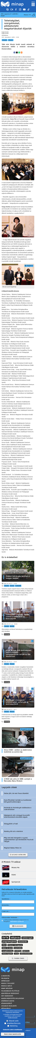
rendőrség (18, 951)
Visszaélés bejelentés (9, 1006)
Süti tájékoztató (7, 996)
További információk (12, 1017)
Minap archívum (6, 988)
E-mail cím (5, 911)
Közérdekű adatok (7, 1001)
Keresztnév (5, 905)
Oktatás (4, 40)
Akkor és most (7, 948)
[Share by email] (21, 52)
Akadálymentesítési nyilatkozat (12, 998)
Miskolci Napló (6, 986)
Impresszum (5, 981)
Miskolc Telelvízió (7, 983)
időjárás (15, 937)
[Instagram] (20, 9)
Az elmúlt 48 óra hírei (19, 854)
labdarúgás (27, 938)
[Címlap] (12, 4)
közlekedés (22, 942)
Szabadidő (18, 585)
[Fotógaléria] (7, 9)
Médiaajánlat (6, 1008)
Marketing (13, 1026)
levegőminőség (7, 951)
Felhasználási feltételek (9, 917)
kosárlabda (18, 948)
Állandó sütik (14, 1021)
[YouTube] (24, 9)
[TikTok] (28, 9)
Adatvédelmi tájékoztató (10, 993)
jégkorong (26, 951)
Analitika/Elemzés (13, 1023)
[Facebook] (16, 9)
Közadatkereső (6, 1003)
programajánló (9, 941)
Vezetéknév (5, 899)
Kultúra (12, 585)
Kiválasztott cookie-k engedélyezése (12, 1029)
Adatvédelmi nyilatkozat (17, 921)
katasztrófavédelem (26, 953)
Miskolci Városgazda (15, 945)
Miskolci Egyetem (7, 953)
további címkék (19, 958)
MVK (4, 945)
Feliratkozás (19, 926)
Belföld (12, 626)
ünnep (16, 953)
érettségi (6, 634)
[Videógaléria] (12, 9)
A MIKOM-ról (5, 976)
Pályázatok (5, 978)
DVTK (5, 937)
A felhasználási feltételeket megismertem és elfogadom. (16, 920)
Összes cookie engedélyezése (12, 1034)
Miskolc (11, 40)
